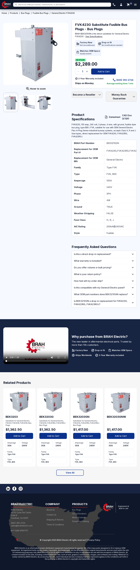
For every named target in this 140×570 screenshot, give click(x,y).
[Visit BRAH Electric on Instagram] (21, 489)
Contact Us (51, 515)
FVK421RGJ (94, 423)
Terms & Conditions (55, 524)
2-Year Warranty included (90, 78)
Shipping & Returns (55, 519)
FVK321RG (51, 423)
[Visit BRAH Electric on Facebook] (14, 489)
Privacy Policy (94, 540)
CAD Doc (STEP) (127, 117)
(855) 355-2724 (124, 80)
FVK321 (8, 423)
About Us (50, 510)
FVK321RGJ (60, 423)
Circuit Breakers (79, 513)
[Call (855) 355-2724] (114, 5)
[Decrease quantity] (78, 71)
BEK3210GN (113, 143)
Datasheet (113, 117)
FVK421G (76, 423)
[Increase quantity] (87, 71)
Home (4, 13)
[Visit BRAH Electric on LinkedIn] (8, 489)
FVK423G (111, 150)
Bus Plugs (25, 13)
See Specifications (93, 36)
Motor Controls (79, 517)
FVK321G (42, 423)
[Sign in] (121, 5)
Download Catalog (80, 521)
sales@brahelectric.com (22, 525)
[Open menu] (135, 5)
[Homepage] (6, 4)
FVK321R (15, 423)
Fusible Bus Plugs (41, 13)
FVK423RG (123, 150)
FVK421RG (85, 423)
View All (70, 472)
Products (14, 13)
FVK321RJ (24, 423)
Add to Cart (104, 71)
